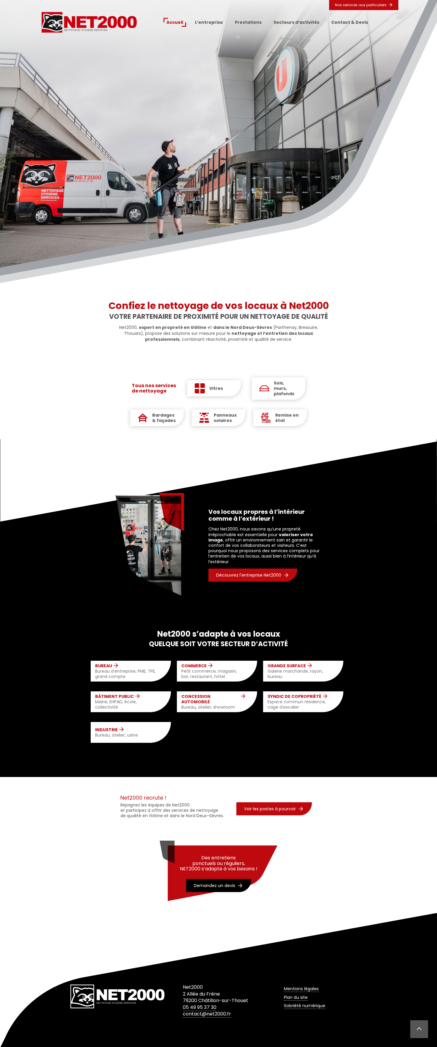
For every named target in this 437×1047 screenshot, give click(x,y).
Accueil (174, 22)
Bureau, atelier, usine (116, 732)
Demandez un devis (214, 886)
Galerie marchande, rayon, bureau (295, 671)
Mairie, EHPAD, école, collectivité (116, 702)
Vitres (216, 388)
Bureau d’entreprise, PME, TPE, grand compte (125, 671)
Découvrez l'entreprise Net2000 (248, 575)
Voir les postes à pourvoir (270, 809)
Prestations (248, 22)
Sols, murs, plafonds (284, 388)
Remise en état (287, 417)
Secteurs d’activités (296, 22)
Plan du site (296, 997)
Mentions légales (301, 989)
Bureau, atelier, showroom (208, 702)
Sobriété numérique (304, 1006)
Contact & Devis (349, 22)
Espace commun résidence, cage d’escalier (297, 702)
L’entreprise (209, 22)
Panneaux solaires (225, 417)
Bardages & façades (164, 417)
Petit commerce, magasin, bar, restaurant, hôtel (209, 671)
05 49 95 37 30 (199, 1007)
